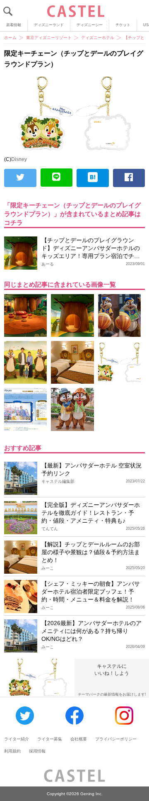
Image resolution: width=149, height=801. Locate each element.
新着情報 (13, 25)
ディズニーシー (90, 25)
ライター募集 (49, 739)
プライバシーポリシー (116, 739)
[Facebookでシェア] (129, 178)
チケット (122, 25)
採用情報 (37, 751)
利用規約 (12, 751)
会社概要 (78, 739)
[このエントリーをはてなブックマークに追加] (93, 178)
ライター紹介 (16, 739)
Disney (19, 159)
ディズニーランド (49, 25)
